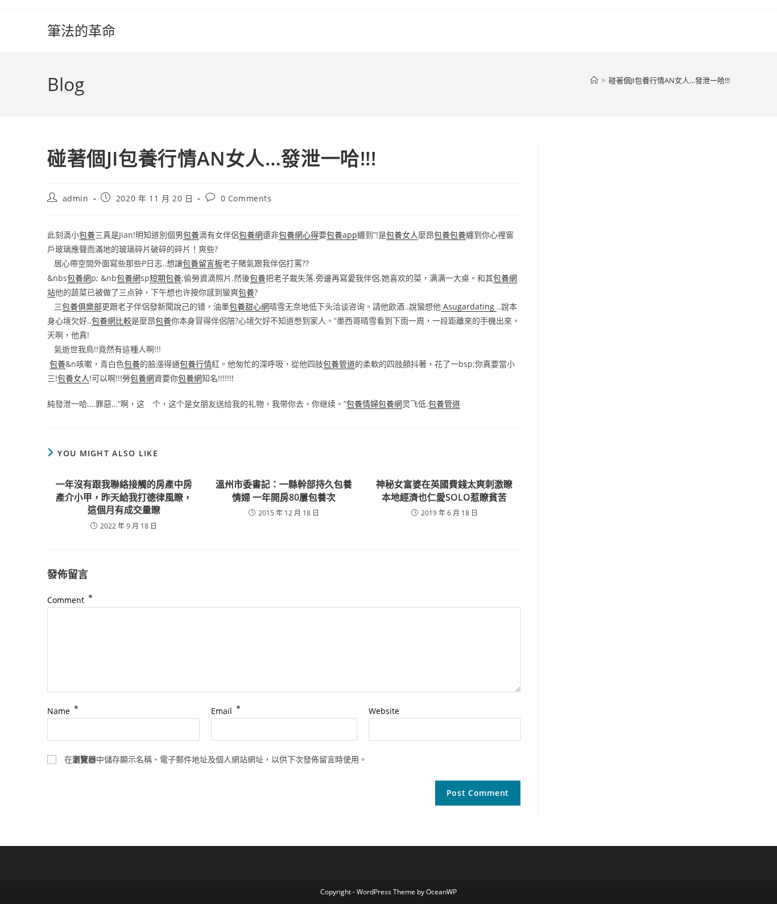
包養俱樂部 (82, 306)
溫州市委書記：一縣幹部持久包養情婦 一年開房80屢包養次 (284, 490)
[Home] (594, 80)
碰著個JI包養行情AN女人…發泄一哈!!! (669, 80)
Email (226, 710)
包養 (87, 234)
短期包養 (165, 278)
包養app (341, 234)
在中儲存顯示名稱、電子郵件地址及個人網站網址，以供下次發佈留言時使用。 (215, 759)
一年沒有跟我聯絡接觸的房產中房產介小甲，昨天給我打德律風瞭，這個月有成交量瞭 (124, 497)
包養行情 (196, 363)
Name (62, 710)
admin (76, 198)
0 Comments (246, 198)
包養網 (251, 234)
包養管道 (339, 363)
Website (384, 710)
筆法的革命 (81, 30)
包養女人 (402, 234)
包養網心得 (299, 234)
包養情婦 (362, 403)
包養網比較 (111, 320)
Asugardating (469, 306)
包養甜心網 (249, 306)
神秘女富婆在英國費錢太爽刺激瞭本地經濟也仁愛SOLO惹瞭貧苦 (444, 490)
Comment (70, 600)
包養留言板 (202, 263)
